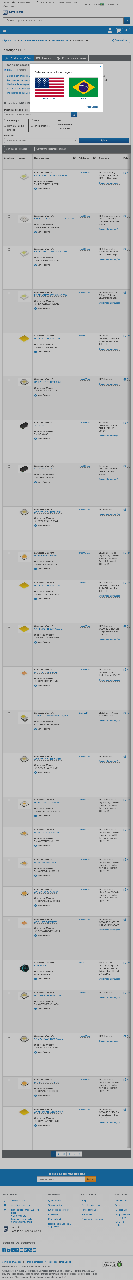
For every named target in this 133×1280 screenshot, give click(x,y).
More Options (92, 107)
